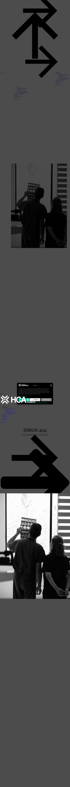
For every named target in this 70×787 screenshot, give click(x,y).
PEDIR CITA (6, 419)
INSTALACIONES (9, 411)
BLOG (4, 415)
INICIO (4, 406)
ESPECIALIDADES (7, 414)
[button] (51, 385)
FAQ (4, 418)
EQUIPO (7, 410)
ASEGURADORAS (10, 409)
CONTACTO (6, 417)
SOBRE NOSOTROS (10, 413)
